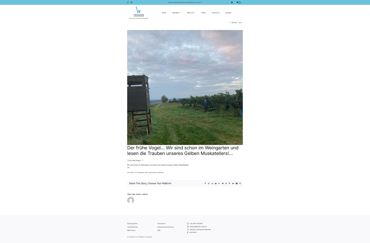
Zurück (234, 22)
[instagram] (131, 2)
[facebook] (128, 2)
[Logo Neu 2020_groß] (138, 7)
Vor (240, 22)
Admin (132, 172)
